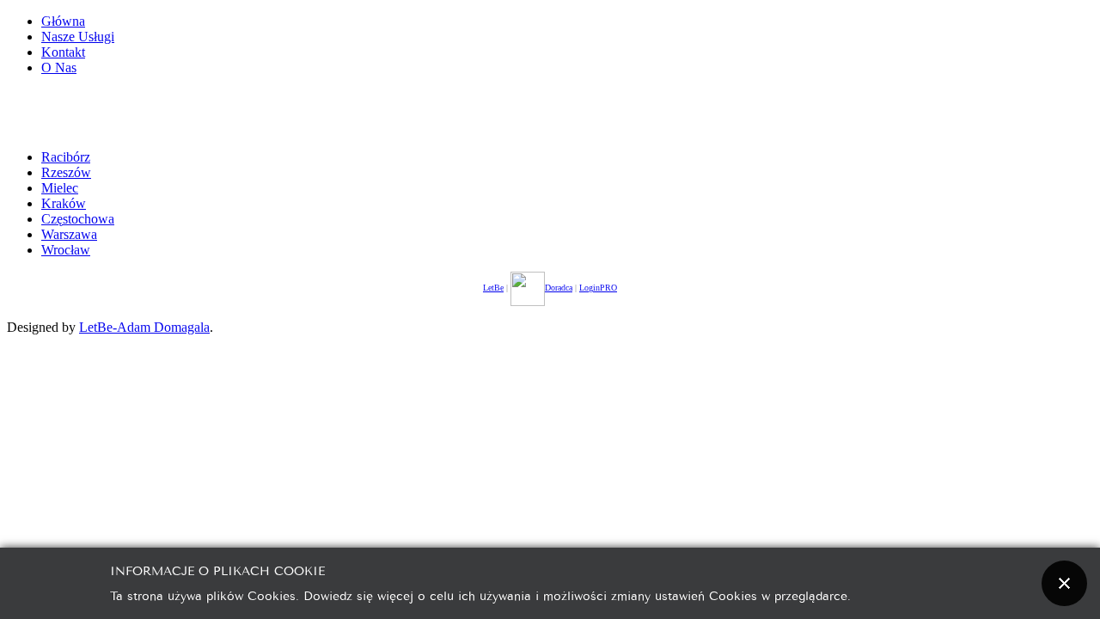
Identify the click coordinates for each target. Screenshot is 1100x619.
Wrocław (65, 249)
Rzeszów (66, 172)
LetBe (493, 287)
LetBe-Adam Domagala (144, 327)
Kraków (63, 203)
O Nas (58, 67)
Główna (63, 21)
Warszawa (69, 234)
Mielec (59, 188)
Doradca (558, 287)
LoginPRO (598, 287)
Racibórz (65, 157)
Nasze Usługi (77, 36)
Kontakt (63, 52)
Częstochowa (77, 218)
